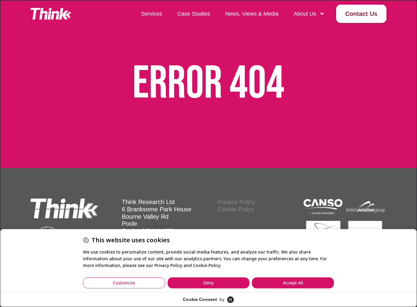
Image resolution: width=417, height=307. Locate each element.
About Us (305, 14)
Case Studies (193, 14)
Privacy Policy (236, 202)
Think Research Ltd (148, 202)
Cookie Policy (236, 209)
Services (151, 14)
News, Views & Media (251, 14)
